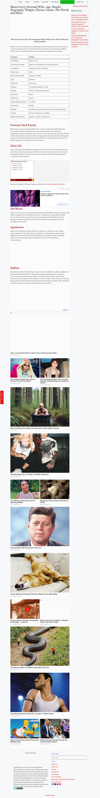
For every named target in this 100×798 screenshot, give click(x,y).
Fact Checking (56, 777)
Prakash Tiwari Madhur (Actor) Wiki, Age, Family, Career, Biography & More (79, 17)
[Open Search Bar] (87, 2)
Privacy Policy (56, 782)
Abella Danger (51, 184)
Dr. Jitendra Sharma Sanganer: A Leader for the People (80, 31)
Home (20, 2)
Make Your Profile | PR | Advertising (63, 779)
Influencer (55, 2)
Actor (27, 2)
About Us (54, 764)
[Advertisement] (39, 27)
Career (54, 769)
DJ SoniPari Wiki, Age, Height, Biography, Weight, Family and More (79, 24)
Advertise (55, 767)
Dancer (36, 2)
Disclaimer (55, 774)
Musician (45, 2)
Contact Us (79, 2)
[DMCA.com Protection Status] (18, 789)
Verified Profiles (67, 2)
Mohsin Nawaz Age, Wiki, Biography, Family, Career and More (80, 44)
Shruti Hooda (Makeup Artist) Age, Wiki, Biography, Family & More (80, 38)
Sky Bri (62, 184)
